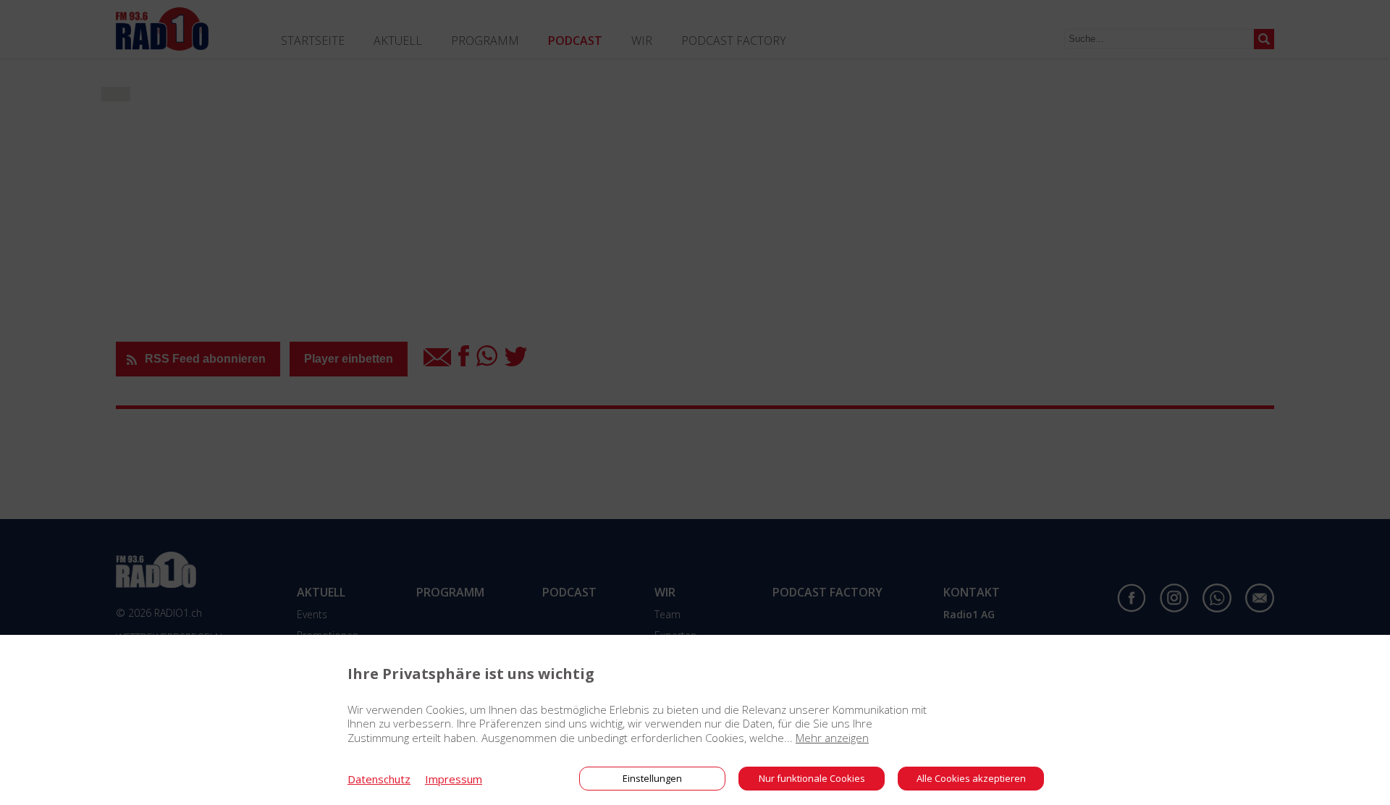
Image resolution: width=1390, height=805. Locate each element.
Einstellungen (652, 778)
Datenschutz (379, 779)
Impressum (453, 779)
